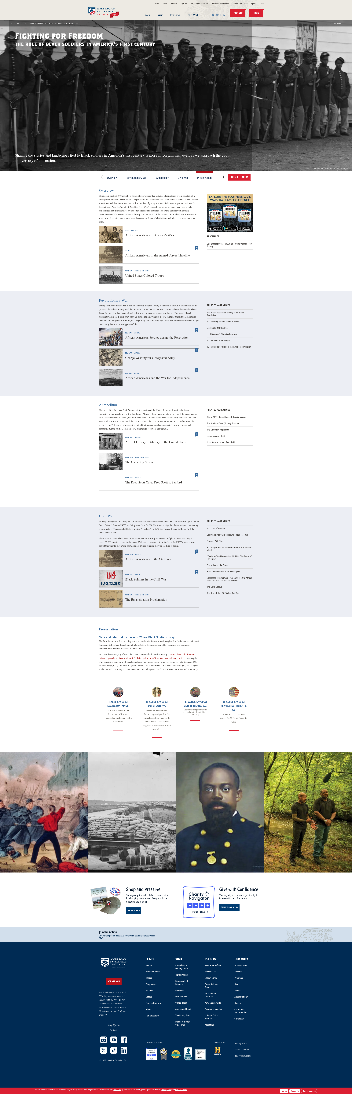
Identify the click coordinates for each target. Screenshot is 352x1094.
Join (256, 13)
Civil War (183, 177)
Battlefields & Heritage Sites (181, 967)
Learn (146, 15)
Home (107, 11)
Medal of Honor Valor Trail (184, 1023)
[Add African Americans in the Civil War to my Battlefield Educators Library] (196, 552)
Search (217, 15)
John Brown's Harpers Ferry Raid (221, 442)
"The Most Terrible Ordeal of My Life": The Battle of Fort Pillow (229, 557)
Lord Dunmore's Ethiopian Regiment (222, 334)
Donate (238, 13)
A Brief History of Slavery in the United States (111, 441)
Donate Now (239, 177)
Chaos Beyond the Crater (217, 565)
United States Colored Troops (111, 275)
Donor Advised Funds (211, 986)
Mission (238, 971)
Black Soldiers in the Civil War (111, 578)
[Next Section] (223, 177)
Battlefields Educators (199, 4)
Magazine (209, 1024)
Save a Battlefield (213, 965)
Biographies (151, 984)
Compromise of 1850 (216, 436)
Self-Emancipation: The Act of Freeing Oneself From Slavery (229, 245)
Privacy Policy (241, 1043)
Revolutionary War (136, 177)
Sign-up (184, 4)
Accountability (241, 996)
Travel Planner (181, 974)
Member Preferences (220, 4)
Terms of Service (242, 1049)
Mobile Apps (181, 996)
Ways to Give (211, 971)
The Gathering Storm (111, 461)
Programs (238, 978)
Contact (113, 1030)
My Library (337, 23)
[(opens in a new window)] (103, 1040)
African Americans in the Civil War (111, 558)
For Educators (152, 1015)
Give (157, 4)
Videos (149, 996)
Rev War (128, 333)
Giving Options (113, 1025)
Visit (160, 15)
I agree (284, 1091)
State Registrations (243, 1055)
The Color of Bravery (216, 528)
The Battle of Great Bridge (218, 340)
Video (137, 574)
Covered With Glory (215, 541)
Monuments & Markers (181, 982)
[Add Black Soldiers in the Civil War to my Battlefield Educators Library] (196, 572)
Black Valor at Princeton (217, 328)
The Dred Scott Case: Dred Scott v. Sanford (111, 481)
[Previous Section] (102, 177)
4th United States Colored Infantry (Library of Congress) (330, 168)
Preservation (204, 177)
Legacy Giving (214, 977)
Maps (148, 1009)
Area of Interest (132, 230)
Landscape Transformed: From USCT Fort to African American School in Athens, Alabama (229, 579)
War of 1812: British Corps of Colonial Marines (226, 417)
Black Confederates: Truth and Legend (223, 571)
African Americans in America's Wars (111, 234)
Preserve (175, 15)
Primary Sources (153, 1003)
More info (295, 1091)
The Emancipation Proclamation (111, 599)
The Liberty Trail (184, 1015)
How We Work (240, 965)
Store (262, 4)
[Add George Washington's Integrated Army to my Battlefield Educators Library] (196, 350)
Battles (149, 965)
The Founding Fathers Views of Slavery (223, 321)
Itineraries (180, 990)
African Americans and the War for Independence (111, 377)
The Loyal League (214, 587)
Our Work (193, 15)
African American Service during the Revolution (111, 337)
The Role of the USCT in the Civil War (223, 593)
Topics (24, 23)
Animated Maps (153, 971)
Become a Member (213, 1009)
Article (128, 250)
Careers (237, 1003)
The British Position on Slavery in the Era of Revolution (225, 314)
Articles (149, 990)
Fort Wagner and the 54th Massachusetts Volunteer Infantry (229, 548)
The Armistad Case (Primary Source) (223, 423)
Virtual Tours (181, 1003)
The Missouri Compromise (218, 429)
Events (174, 4)
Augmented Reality (184, 1009)
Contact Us (239, 1018)
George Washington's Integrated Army (111, 357)
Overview (112, 177)
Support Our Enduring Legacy (244, 4)
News (165, 4)
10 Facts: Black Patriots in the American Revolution (229, 347)
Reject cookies (309, 1091)
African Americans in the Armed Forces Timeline (111, 254)
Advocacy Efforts (213, 1003)
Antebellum (162, 177)
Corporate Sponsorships (240, 1011)
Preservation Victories (210, 995)
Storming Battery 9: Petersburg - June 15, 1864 (227, 535)
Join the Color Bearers (211, 1017)
